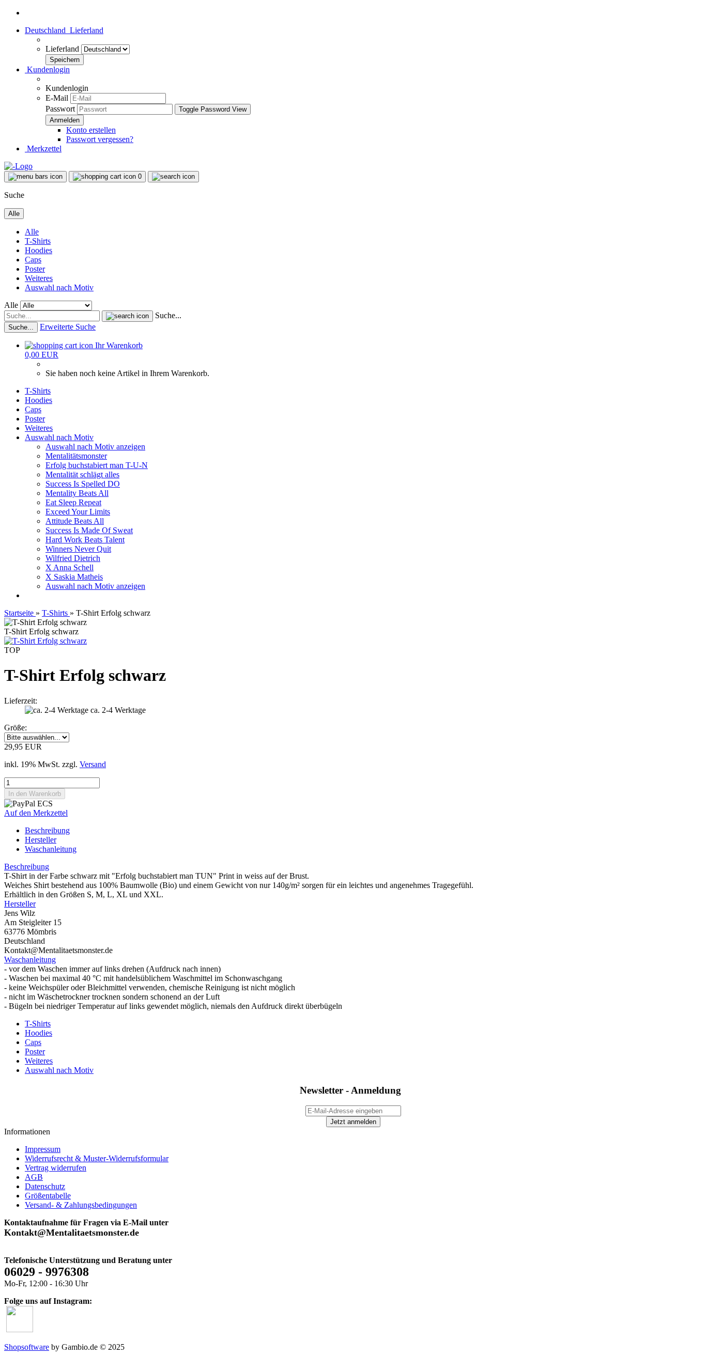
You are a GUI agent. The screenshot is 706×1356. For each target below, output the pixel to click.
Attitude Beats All (74, 521)
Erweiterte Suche (68, 326)
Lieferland (63, 48)
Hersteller (40, 839)
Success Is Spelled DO (82, 483)
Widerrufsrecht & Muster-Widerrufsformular (96, 1158)
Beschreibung (47, 830)
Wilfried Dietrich (72, 558)
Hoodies (38, 250)
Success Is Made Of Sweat (89, 530)
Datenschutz (45, 1186)
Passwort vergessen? (99, 139)
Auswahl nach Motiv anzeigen (95, 446)
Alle (32, 231)
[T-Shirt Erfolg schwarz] (45, 640)
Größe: (15, 727)
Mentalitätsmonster (76, 455)
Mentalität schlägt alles (82, 474)
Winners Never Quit (78, 548)
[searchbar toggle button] (173, 176)
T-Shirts (38, 241)
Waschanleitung (50, 849)
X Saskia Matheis (74, 576)
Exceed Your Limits (77, 511)
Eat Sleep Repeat (73, 502)
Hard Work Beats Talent (85, 539)
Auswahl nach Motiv (59, 287)
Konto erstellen (91, 130)
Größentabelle (48, 1195)
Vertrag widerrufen (55, 1167)
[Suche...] (127, 316)
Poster (35, 268)
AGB (34, 1177)
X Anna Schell (69, 567)
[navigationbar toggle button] (35, 176)
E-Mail (56, 97)
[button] (64, 30)
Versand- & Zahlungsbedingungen (81, 1205)
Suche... (168, 315)
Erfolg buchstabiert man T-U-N (96, 465)
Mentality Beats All (77, 493)
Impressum (42, 1149)
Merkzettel (43, 148)
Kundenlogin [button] (47, 69)
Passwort (60, 108)
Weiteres (39, 278)
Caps (33, 259)
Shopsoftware (26, 1347)
